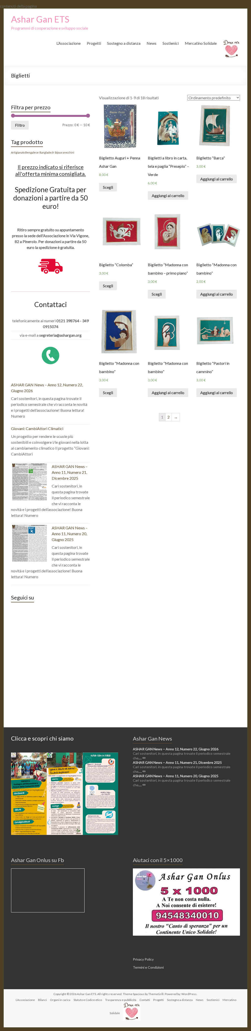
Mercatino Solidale (201, 43)
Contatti (144, 1000)
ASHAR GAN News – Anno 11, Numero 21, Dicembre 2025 (70, 472)
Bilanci (42, 1000)
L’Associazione (68, 43)
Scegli (108, 187)
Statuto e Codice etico (88, 1000)
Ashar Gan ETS (40, 19)
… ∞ (142, 757)
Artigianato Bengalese (25, 152)
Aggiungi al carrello (168, 195)
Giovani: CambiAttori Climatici (37, 428)
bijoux (58, 152)
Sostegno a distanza (123, 43)
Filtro (20, 125)
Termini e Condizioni (148, 967)
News (151, 43)
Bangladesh (46, 152)
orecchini (68, 152)
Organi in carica (60, 1000)
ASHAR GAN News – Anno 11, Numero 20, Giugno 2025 (70, 533)
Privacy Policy (143, 959)
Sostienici (171, 43)
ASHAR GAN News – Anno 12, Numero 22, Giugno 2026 (175, 749)
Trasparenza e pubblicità (120, 1000)
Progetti (94, 43)
